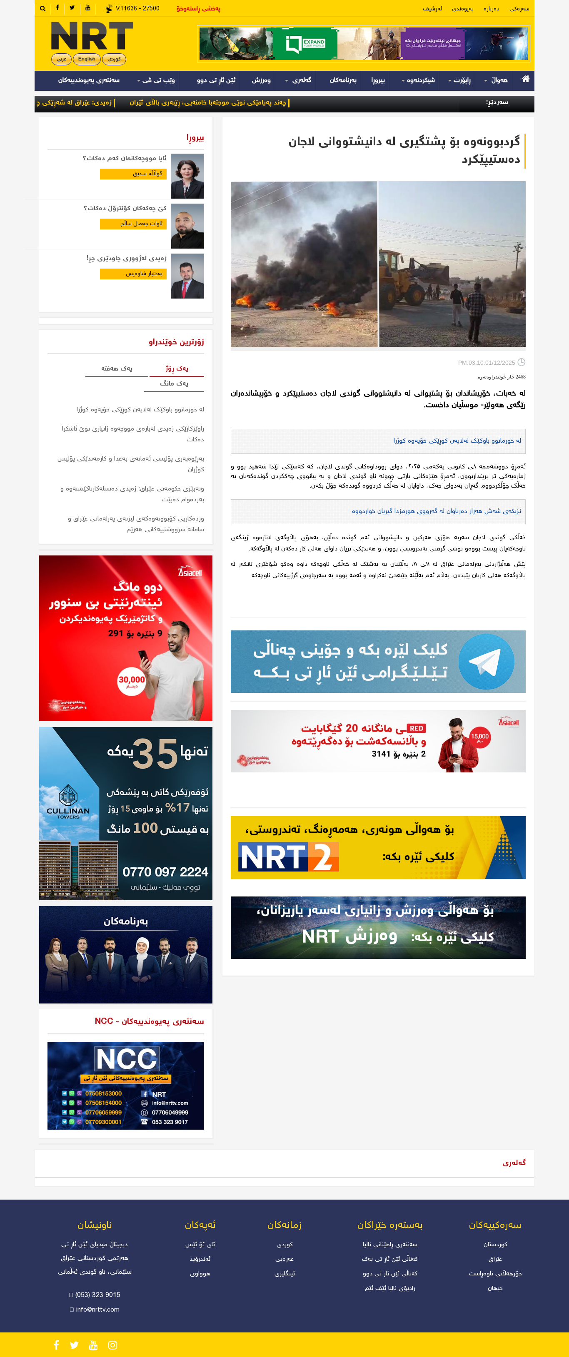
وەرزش (261, 80)
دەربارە (491, 9)
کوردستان (495, 1245)
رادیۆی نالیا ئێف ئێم (390, 1288)
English (86, 59)
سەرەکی (519, 9)
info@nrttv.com (98, 1310)
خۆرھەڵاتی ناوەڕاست (495, 1274)
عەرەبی (284, 1259)
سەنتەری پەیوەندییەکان (89, 80)
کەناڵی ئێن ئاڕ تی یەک (390, 1259)
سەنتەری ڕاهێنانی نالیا (390, 1245)
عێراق (495, 1259)
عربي (61, 59)
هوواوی (200, 1274)
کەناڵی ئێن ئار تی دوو (390, 1274)
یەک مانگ (174, 384)
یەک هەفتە (116, 369)
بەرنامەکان (343, 80)
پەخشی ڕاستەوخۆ (198, 9)
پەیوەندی (463, 9)
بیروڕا (378, 80)
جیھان (495, 1288)
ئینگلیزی (285, 1274)
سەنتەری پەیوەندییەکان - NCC (149, 1022)
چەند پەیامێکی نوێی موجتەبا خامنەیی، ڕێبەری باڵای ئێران (260, 103)
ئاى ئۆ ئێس (200, 1245)
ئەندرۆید (200, 1259)
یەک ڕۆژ (176, 369)
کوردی (114, 59)
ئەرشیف (432, 9)
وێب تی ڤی (157, 80)
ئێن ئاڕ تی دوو (216, 80)
